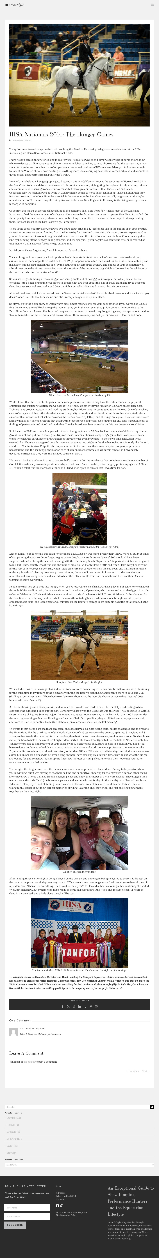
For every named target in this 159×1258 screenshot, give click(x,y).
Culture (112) (14, 1117)
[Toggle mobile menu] (152, 4)
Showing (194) (15, 1138)
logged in (29, 1061)
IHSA (22, 1029)
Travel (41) (12, 1152)
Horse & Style (17, 140)
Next (144, 1071)
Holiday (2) (13, 1124)
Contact (60, 1199)
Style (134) (12, 1145)
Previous (134, 1071)
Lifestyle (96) (14, 1131)
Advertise (61, 1192)
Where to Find (66, 1196)
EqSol (73, 1215)
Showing (28, 140)
